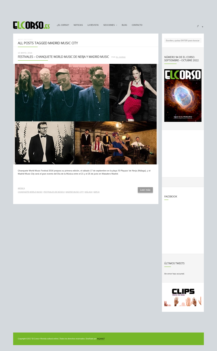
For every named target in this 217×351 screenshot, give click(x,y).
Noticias (78, 25)
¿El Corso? (63, 25)
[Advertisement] (108, 9)
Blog (124, 25)
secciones (109, 25)
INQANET (101, 339)
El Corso (121, 57)
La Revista (93, 25)
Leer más (145, 190)
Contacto (137, 25)
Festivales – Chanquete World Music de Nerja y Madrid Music (63, 57)
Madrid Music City (75, 192)
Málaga (88, 192)
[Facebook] (196, 25)
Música (21, 188)
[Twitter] (201, 25)
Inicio (20, 39)
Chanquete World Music (30, 192)
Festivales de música (54, 192)
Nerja (96, 192)
